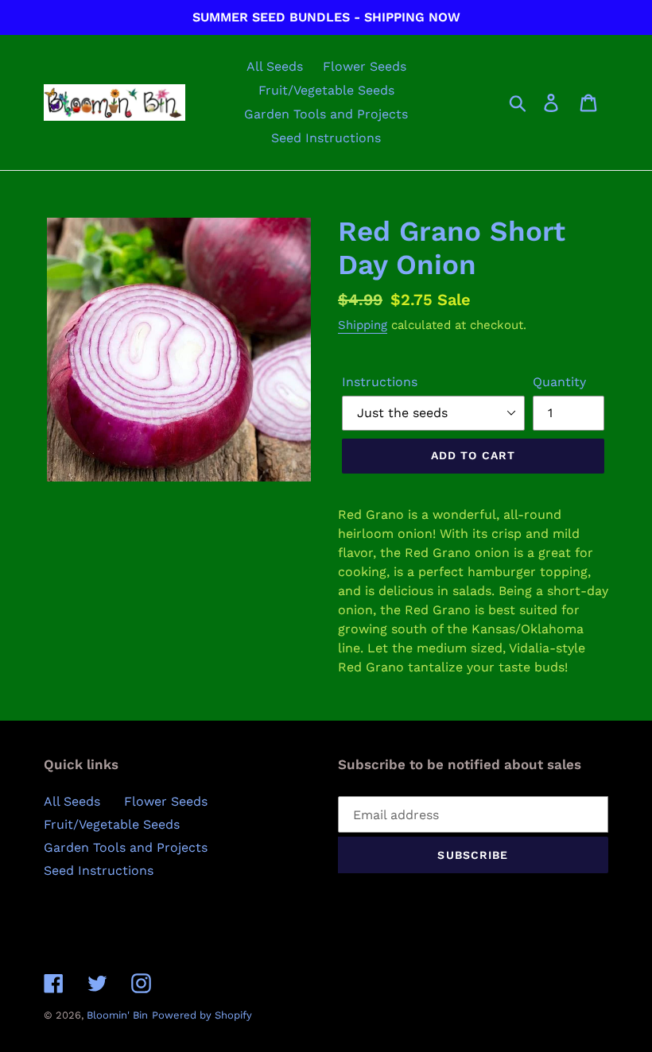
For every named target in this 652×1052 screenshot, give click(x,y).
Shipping (362, 325)
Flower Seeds (166, 801)
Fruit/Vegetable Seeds (112, 824)
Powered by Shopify (202, 1015)
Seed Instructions (98, 870)
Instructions (379, 381)
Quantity (559, 381)
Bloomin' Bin (117, 1015)
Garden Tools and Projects (126, 847)
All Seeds (72, 801)
